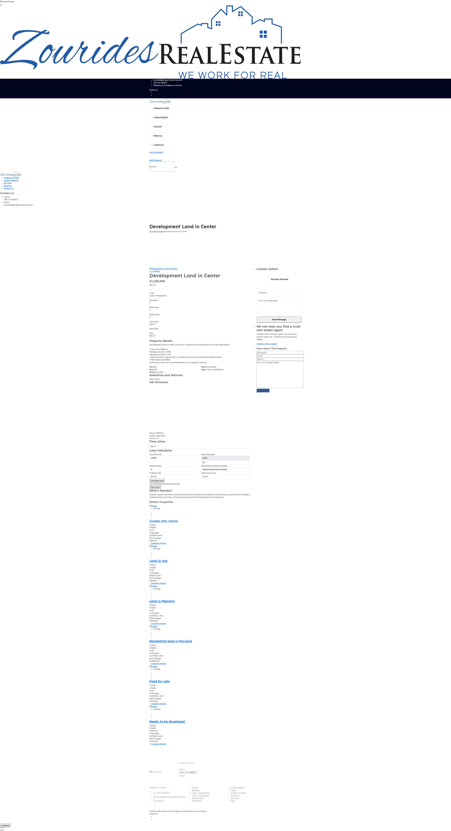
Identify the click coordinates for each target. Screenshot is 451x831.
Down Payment (208, 454)
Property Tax (155, 473)
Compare (155, 543)
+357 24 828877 (156, 152)
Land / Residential (200, 795)
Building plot (197, 798)
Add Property (155, 160)
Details (163, 543)
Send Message (279, 319)
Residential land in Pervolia (170, 641)
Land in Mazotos (162, 601)
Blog (233, 801)
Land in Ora (158, 561)
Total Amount (155, 454)
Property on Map (161, 108)
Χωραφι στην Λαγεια (163, 521)
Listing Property (161, 117)
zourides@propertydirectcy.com (170, 797)
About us (158, 135)
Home (233, 790)
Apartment (197, 801)
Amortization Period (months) (214, 466)
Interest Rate (155, 466)
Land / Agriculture (200, 793)
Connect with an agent (267, 344)
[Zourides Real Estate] (150, 42)
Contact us (159, 145)
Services (158, 126)
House (195, 787)
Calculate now (156, 481)
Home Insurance (208, 473)
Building (195, 790)
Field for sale (159, 681)
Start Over (155, 487)
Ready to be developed (167, 721)
